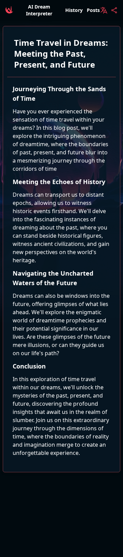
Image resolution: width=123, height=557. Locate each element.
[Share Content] (114, 10)
